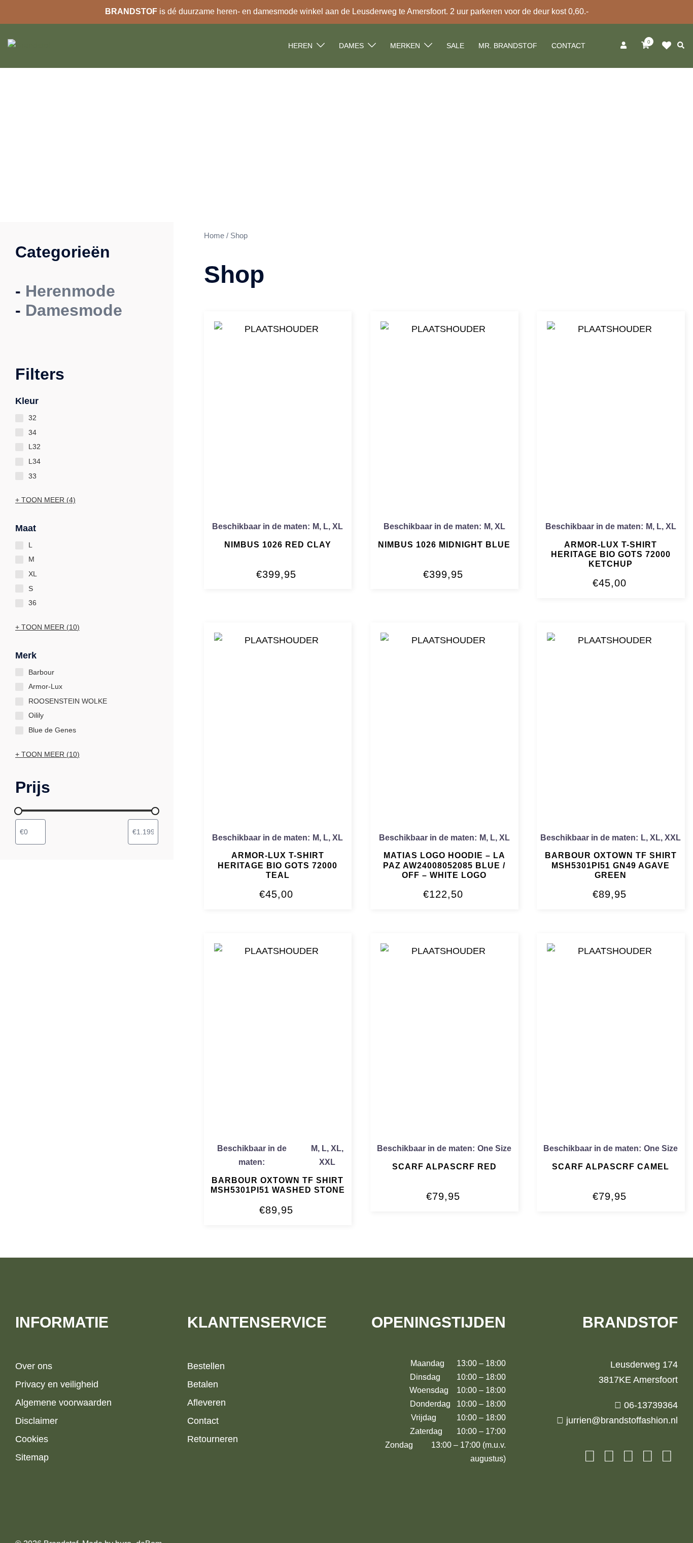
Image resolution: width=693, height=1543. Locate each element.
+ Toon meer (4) (45, 500)
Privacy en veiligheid (56, 1384)
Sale (455, 46)
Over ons (33, 1366)
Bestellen (206, 1366)
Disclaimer (36, 1421)
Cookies (31, 1439)
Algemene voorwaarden (63, 1403)
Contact (568, 46)
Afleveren (206, 1403)
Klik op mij (669, 45)
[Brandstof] (29, 45)
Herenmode (70, 291)
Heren (300, 46)
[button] (681, 46)
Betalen (202, 1384)
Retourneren (212, 1439)
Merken (405, 46)
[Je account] (624, 46)
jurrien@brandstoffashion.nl (621, 1420)
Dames (351, 46)
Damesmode (73, 310)
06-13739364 (649, 1405)
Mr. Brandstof (507, 46)
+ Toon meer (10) (47, 627)
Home (214, 236)
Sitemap (32, 1457)
